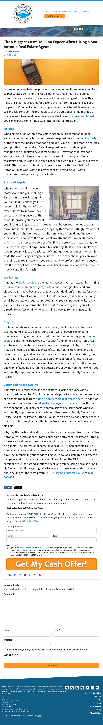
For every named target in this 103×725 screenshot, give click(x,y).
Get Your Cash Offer (93, 693)
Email (55, 536)
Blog (99, 710)
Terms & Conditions (27, 548)
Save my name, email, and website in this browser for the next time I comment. (48, 649)
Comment (10, 594)
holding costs (88, 138)
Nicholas (11, 55)
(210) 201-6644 (92, 29)
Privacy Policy (42, 548)
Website (8, 640)
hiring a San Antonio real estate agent (59, 399)
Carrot (39, 715)
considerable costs (83, 116)
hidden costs (26, 282)
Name (7, 630)
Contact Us (96, 696)
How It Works (51, 11)
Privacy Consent (12, 545)
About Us (86, 11)
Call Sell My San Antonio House (64, 473)
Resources (96, 703)
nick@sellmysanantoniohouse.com (14, 709)
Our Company (74, 11)
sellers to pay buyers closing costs (58, 403)
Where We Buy (95, 713)
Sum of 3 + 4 (11, 655)
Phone (9, 536)
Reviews (62, 11)
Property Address (14, 526)
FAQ (99, 699)
